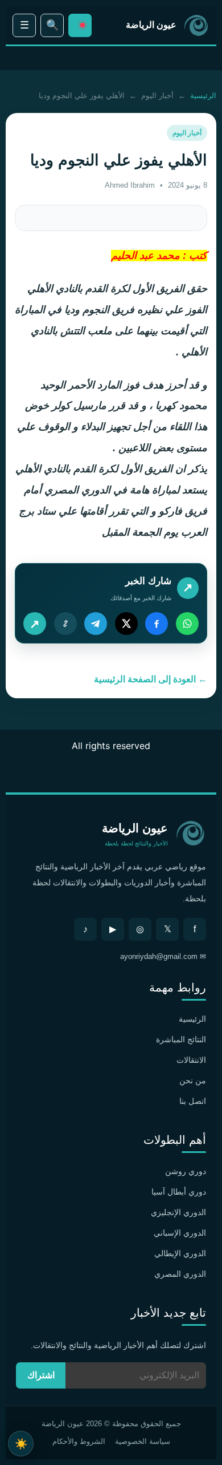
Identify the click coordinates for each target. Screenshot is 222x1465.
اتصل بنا (192, 1101)
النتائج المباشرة (181, 1039)
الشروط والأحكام (78, 1441)
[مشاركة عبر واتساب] (187, 623)
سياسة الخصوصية (142, 1441)
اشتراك (41, 1375)
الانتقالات (191, 1060)
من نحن (192, 1080)
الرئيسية (203, 95)
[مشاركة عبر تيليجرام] (95, 623)
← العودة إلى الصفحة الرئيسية (150, 679)
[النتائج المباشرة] (80, 25)
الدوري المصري (180, 1273)
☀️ (21, 1444)
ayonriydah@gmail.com (159, 956)
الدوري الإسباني (180, 1232)
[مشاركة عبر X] (126, 623)
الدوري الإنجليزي (178, 1212)
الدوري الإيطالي (180, 1253)
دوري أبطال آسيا (178, 1191)
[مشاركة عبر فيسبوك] (156, 623)
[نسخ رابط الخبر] (65, 623)
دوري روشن (185, 1171)
